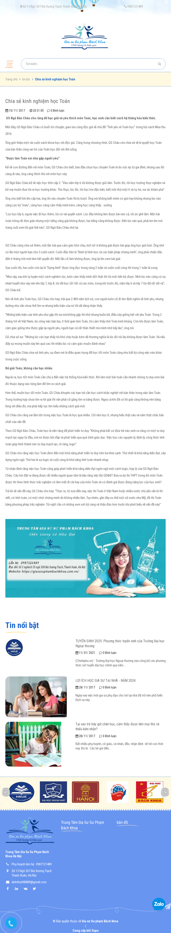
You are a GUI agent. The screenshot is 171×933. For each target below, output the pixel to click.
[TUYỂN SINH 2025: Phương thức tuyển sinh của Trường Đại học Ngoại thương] (14, 647)
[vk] (27, 889)
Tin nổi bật (22, 625)
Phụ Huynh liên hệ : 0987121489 (32, 864)
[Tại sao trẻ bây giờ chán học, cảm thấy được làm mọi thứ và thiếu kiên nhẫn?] (33, 744)
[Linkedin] (18, 889)
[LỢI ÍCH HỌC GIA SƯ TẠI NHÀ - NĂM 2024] (36, 696)
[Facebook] (9, 889)
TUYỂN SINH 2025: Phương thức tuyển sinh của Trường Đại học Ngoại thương (120, 643)
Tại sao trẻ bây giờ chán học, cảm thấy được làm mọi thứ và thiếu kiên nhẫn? (117, 726)
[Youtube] (36, 889)
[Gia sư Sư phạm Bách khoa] (85, 37)
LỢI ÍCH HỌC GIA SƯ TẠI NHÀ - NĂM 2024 (105, 680)
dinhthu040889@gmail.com (29, 882)
